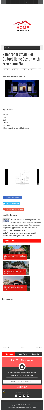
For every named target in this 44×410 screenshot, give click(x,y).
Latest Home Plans (25, 69)
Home (22, 348)
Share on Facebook (14, 198)
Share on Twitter (13, 203)
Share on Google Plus (15, 209)
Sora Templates (19, 407)
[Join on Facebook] (16, 395)
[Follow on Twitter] (20, 395)
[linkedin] (31, 2)
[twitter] (13, 2)
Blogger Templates (30, 407)
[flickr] (22, 2)
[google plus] (35, 2)
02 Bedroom (17, 69)
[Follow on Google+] (24, 395)
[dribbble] (26, 2)
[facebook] (8, 2)
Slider (32, 69)
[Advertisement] (22, 149)
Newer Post (5, 348)
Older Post (39, 348)
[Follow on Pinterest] (28, 395)
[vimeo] (17, 2)
